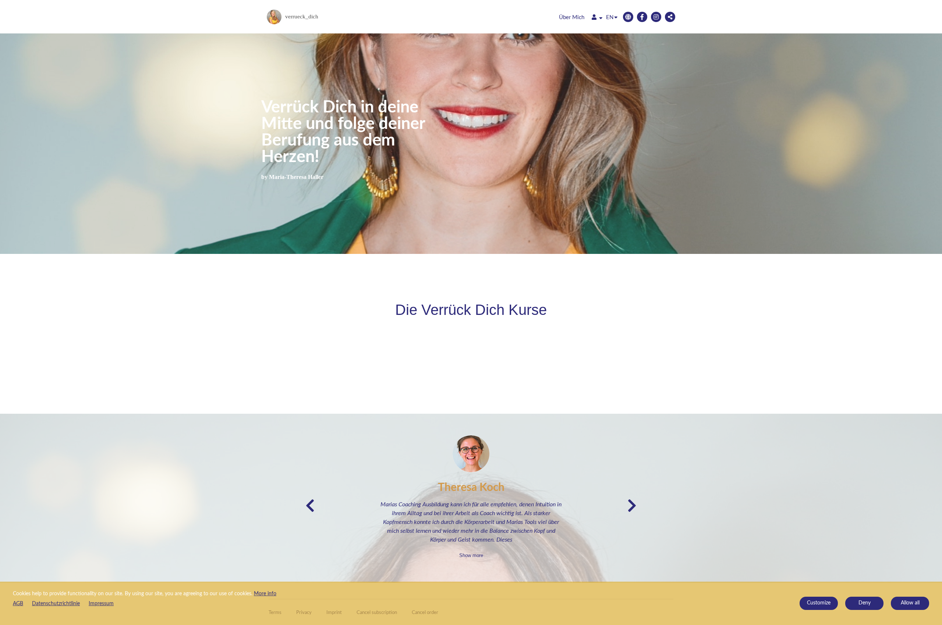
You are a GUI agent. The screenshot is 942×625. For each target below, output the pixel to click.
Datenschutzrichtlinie (56, 603)
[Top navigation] (597, 18)
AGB (18, 603)
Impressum (101, 603)
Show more (471, 555)
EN (609, 17)
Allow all (910, 603)
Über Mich (571, 17)
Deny (864, 603)
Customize (819, 603)
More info (265, 593)
